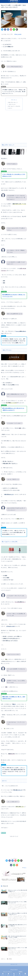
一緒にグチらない (12, 104)
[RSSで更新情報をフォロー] (17, 865)
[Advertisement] (14, 126)
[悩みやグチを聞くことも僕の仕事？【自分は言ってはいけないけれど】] (8, 29)
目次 (12, 99)
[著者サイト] (11, 865)
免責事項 (20, 971)
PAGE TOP (14, 964)
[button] (25, 451)
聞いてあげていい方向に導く (14, 106)
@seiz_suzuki (18, 34)
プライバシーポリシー (7, 971)
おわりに (10, 108)
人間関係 (3, 832)
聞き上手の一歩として (13, 102)
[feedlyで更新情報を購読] (14, 865)
